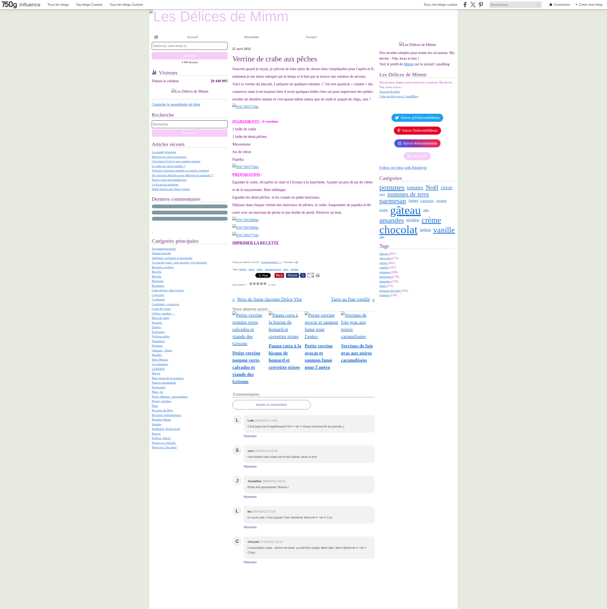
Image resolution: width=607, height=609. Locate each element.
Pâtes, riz (157, 392)
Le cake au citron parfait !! (168, 166)
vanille (444, 230)
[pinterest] (481, 4)
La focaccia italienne (165, 184)
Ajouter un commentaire (271, 404)
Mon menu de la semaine (168, 378)
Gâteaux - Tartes (162, 350)
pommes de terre (408, 194)
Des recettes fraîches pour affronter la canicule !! (182, 175)
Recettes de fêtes (162, 410)
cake (381, 237)
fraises (413, 201)
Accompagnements (164, 248)
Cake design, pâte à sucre (168, 290)
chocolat (398, 229)
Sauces (156, 433)
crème (431, 220)
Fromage (157, 345)
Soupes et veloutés (164, 443)
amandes (391, 220)
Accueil (192, 37)
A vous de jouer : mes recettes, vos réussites (179, 262)
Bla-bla (156, 271)
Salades (156, 424)
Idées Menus (160, 359)
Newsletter (251, 37)
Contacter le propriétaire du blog (176, 104)
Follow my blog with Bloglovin (403, 168)
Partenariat (159, 387)
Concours (158, 295)
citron (446, 187)
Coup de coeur (161, 308)
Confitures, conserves (165, 304)
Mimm (409, 64)
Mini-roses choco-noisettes (169, 157)
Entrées (156, 327)
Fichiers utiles (161, 336)
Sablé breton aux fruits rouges (171, 189)
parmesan (392, 201)
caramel (441, 200)
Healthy (157, 355)
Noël (432, 187)
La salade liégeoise (164, 152)
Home (156, 35)
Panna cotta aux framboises (169, 180)
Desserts (157, 322)
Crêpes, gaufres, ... (163, 313)
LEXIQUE (158, 369)
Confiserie (158, 299)
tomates (415, 187)
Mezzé (156, 373)
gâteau (405, 210)
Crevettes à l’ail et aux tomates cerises (176, 161)
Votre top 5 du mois (164, 447)
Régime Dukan (161, 419)
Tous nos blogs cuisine (440, 4)
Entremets (158, 332)
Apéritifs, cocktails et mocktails (172, 258)
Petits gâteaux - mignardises (170, 396)
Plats (155, 406)
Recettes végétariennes (166, 415)
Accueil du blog (389, 91)
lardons (425, 230)
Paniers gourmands (164, 382)
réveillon (412, 220)
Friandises (158, 341)
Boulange (158, 285)
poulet (383, 210)
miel (382, 194)
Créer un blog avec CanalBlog (398, 96)
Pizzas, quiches (161, 401)
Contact (311, 37)
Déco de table (160, 318)
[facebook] (465, 4)
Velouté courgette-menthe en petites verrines (180, 170)
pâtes (426, 210)
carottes (427, 201)
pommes (392, 187)
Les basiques (160, 364)
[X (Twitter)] (473, 4)
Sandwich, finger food (166, 429)
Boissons (157, 281)
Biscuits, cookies (163, 267)
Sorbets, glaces (161, 438)
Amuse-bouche (161, 253)
